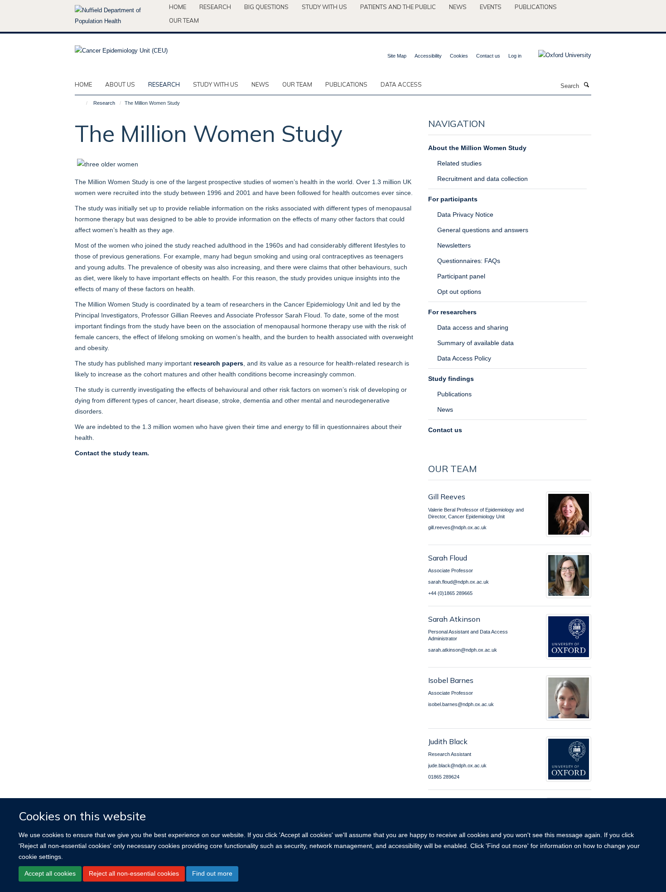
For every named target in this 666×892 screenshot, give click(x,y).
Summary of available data (475, 342)
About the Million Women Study (477, 147)
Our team (184, 20)
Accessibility (428, 55)
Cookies (459, 55)
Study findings (451, 378)
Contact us (488, 55)
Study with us (324, 6)
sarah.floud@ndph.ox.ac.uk (458, 582)
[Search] (586, 85)
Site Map (396, 55)
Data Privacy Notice (465, 214)
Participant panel (461, 276)
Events (491, 6)
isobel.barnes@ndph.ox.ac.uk (461, 704)
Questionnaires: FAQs (468, 260)
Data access (401, 84)
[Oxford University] (558, 55)
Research (215, 6)
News (458, 6)
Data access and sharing (472, 327)
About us (120, 84)
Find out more (212, 873)
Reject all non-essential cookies (134, 873)
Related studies (459, 163)
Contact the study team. (112, 453)
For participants (453, 199)
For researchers (452, 312)
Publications (536, 6)
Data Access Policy (464, 358)
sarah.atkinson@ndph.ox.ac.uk (462, 650)
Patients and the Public (398, 6)
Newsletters (454, 245)
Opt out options (459, 291)
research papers (218, 363)
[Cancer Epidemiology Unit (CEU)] (121, 47)
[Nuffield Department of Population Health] (118, 15)
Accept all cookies (50, 873)
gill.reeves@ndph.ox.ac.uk (457, 527)
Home (177, 6)
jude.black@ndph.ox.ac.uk (457, 765)
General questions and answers (482, 230)
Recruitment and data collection (482, 178)
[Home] (83, 103)
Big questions (266, 6)
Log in (514, 55)
